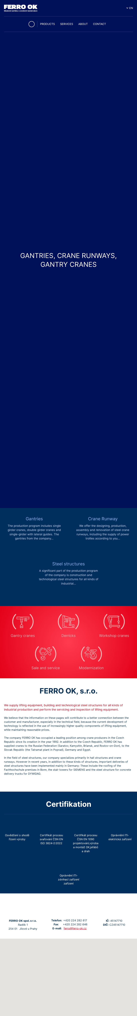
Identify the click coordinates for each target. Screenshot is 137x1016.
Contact (99, 24)
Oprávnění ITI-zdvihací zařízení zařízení (68, 879)
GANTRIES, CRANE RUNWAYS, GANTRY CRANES (68, 260)
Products (47, 24)
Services (66, 24)
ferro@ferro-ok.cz (75, 928)
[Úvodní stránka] (32, 24)
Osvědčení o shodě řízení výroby (17, 837)
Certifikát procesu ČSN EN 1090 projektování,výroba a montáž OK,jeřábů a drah (85, 843)
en (131, 8)
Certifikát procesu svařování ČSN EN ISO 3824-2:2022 (51, 839)
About (83, 24)
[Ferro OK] (20, 8)
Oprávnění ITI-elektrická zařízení (119, 837)
